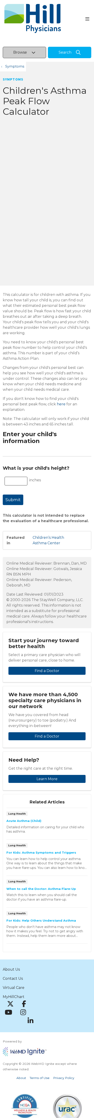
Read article (47, 825)
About (21, 1078)
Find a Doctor (47, 671)
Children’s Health (48, 537)
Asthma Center (46, 543)
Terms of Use (40, 1078)
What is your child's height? (36, 468)
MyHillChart (13, 997)
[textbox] (16, 481)
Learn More (47, 779)
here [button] (61, 404)
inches (35, 480)
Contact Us (13, 978)
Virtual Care (13, 987)
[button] (88, 19)
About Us (11, 969)
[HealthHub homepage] (44, 19)
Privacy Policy (63, 1078)
